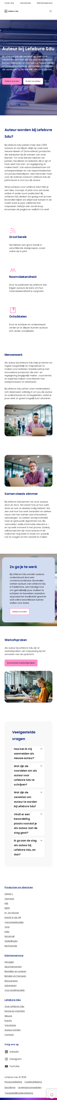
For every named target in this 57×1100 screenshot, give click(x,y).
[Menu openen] (50, 11)
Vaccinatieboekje (14, 922)
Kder (7, 931)
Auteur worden (12, 81)
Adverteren (11, 985)
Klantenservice (14, 955)
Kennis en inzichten (15, 1011)
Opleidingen (11, 941)
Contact (9, 1034)
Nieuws (8, 1015)
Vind (7, 926)
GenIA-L (9, 893)
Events (8, 1020)
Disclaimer (10, 1087)
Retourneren (11, 980)
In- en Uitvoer (12, 912)
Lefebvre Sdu (13, 999)
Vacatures (10, 1025)
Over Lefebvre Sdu (14, 1006)
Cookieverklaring (33, 1081)
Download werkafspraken (21, 662)
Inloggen (9, 962)
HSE (6, 903)
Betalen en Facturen (15, 976)
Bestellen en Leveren (15, 971)
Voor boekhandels (14, 990)
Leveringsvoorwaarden (29, 1087)
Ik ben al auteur (33, 81)
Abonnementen (13, 966)
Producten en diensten (19, 887)
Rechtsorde (11, 945)
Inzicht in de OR (13, 917)
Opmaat (9, 898)
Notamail (9, 936)
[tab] (28, 753)
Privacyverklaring (13, 1081)
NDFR (7, 908)
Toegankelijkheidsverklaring (19, 1093)
